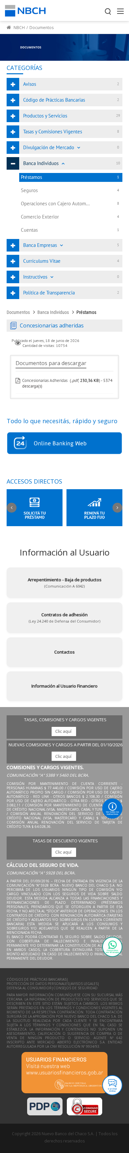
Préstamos (86, 312)
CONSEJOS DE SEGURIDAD (75, 988)
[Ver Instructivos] (112, 808)
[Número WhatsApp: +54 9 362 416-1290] (112, 947)
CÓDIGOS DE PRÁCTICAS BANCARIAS (36, 979)
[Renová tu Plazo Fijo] (94, 507)
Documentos (18, 312)
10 (118, 163)
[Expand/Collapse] (78, 147)
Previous (12, 508)
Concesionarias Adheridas (44, 380)
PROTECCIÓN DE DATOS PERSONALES (38, 984)
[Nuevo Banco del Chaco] (25, 10)
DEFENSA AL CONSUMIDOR (29, 988)
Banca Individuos (53, 312)
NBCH (19, 27)
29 (118, 115)
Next (117, 508)
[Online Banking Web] (64, 443)
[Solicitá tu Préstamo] (35, 507)
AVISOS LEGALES (84, 984)
